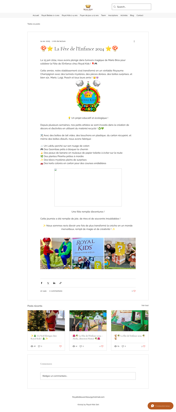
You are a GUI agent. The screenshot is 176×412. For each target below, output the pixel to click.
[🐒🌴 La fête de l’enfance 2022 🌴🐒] (129, 320)
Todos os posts (33, 24)
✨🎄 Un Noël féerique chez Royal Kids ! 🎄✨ (44, 337)
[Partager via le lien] (60, 283)
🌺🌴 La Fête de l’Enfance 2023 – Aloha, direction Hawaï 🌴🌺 (88, 337)
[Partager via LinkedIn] (54, 283)
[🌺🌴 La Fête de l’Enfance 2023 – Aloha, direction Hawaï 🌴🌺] (88, 320)
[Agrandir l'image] (56, 253)
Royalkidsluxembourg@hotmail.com (88, 397)
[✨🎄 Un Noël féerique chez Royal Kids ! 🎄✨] (46, 320)
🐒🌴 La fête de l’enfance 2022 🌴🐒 (129, 337)
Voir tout (145, 305)
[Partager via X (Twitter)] (48, 283)
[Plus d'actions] (134, 41)
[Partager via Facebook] (41, 283)
